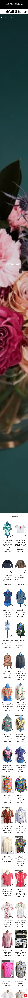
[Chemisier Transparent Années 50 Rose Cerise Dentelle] (21, 878)
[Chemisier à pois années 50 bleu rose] (21, 754)
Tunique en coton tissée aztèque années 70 (7, 922)
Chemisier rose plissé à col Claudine (7, 952)
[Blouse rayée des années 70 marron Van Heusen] (21, 939)
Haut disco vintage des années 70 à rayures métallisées (7, 611)
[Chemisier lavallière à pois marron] (7, 660)
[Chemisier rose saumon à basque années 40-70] (7, 878)
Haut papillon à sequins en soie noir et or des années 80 (20, 737)
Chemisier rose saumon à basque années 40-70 (7, 891)
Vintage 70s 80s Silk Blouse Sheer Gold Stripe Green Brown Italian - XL (20, 579)
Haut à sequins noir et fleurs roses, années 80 (7, 767)
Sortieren (15, 516)
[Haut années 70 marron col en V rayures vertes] (7, 815)
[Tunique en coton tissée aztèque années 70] (7, 909)
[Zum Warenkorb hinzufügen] (12, 536)
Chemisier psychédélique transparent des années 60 (7, 798)
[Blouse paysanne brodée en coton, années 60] (21, 909)
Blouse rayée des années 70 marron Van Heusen (20, 952)
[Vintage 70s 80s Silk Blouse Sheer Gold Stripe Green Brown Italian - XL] (21, 564)
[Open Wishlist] (25, 995)
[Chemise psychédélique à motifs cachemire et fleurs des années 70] (21, 845)
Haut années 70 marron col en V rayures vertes (7, 828)
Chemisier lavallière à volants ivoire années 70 (7, 858)
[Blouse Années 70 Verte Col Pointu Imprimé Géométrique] (21, 629)
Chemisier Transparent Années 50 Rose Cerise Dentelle (21, 892)
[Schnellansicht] (25, 730)
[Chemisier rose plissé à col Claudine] (7, 939)
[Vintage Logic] (13, 11)
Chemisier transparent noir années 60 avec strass (20, 674)
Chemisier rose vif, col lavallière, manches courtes (7, 982)
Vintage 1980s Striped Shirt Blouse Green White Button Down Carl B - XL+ (7, 545)
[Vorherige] (2, 4)
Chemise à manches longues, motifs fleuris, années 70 (20, 705)
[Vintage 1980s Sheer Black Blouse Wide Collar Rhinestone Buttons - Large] (7, 564)
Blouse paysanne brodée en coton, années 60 (20, 922)
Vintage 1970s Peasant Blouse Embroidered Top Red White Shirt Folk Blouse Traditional (20, 545)
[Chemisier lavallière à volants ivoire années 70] (7, 845)
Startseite (4, 17)
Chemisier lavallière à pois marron (7, 673)
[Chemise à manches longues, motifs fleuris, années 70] (21, 692)
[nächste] (25, 4)
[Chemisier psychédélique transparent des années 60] (7, 784)
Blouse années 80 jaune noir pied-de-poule (20, 982)
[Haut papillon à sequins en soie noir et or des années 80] (21, 723)
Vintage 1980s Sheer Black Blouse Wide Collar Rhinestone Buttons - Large (7, 579)
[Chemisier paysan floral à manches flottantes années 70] (7, 692)
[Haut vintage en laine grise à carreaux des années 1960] (21, 597)
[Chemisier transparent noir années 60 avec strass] (21, 660)
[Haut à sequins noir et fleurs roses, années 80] (7, 754)
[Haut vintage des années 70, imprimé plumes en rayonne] (7, 629)
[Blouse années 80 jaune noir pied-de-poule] (21, 969)
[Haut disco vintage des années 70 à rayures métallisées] (7, 597)
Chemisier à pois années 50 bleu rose (20, 767)
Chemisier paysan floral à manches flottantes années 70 (7, 705)
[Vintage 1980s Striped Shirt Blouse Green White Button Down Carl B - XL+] (7, 529)
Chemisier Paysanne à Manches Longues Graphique (20, 798)
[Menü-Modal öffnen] (2, 11)
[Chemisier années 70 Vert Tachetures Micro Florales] (7, 723)
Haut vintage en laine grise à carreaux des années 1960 (20, 611)
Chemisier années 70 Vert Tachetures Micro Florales (7, 737)
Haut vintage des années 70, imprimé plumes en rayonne (7, 643)
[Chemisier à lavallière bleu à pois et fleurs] (21, 815)
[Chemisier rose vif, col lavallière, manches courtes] (7, 969)
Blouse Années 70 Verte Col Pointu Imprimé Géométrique (20, 643)
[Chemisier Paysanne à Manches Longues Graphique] (21, 784)
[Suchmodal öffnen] (22, 11)
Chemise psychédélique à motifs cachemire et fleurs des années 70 (20, 860)
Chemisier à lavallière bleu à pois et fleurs (20, 828)
